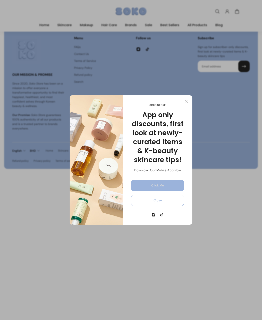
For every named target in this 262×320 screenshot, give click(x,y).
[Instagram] (153, 215)
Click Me (157, 185)
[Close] (186, 101)
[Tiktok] (162, 215)
